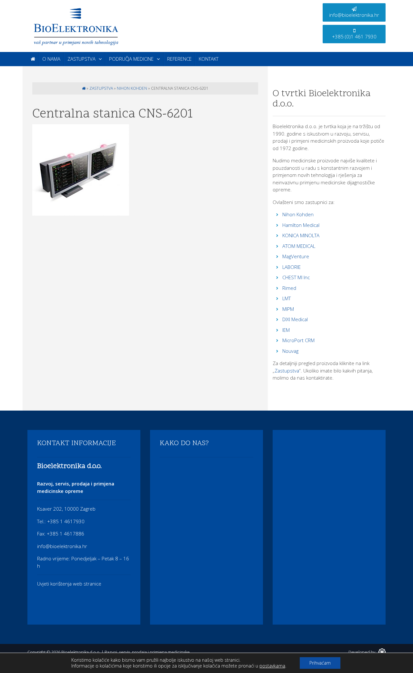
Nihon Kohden (132, 88)
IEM (286, 330)
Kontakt (208, 59)
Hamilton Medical (300, 225)
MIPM (288, 309)
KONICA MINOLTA (300, 235)
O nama (51, 59)
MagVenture (295, 256)
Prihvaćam (320, 663)
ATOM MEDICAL (298, 246)
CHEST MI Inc (296, 277)
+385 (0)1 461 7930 (354, 36)
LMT (286, 298)
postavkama (272, 666)
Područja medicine (131, 59)
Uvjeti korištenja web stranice (69, 583)
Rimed (289, 288)
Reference (179, 59)
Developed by (362, 652)
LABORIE (291, 267)
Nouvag (290, 351)
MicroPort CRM (298, 340)
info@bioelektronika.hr (354, 15)
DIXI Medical (295, 319)
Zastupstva (81, 59)
